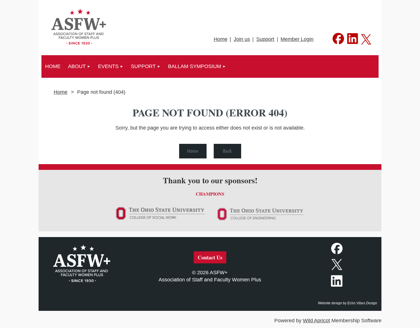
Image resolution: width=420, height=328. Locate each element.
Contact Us (210, 257)
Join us (242, 39)
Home (220, 39)
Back (227, 151)
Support (265, 39)
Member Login (297, 39)
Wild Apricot (316, 320)
